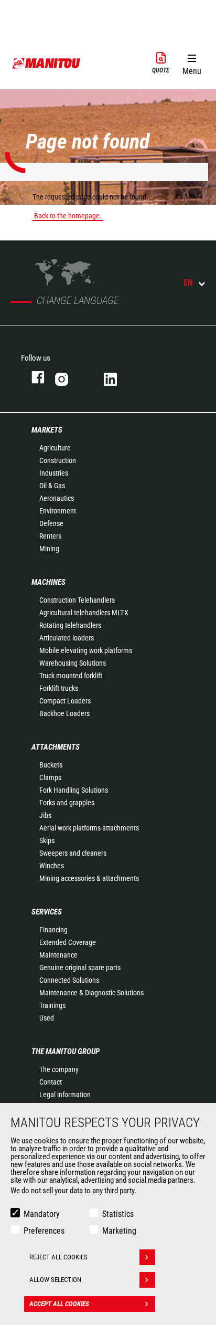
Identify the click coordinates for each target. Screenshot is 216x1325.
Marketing (119, 1231)
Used (46, 1018)
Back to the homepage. (68, 216)
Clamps (50, 777)
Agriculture (55, 448)
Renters (50, 536)
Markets (46, 430)
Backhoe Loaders (64, 713)
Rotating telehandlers (70, 625)
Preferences (44, 1231)
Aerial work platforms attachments (89, 828)
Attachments (55, 747)
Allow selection (55, 1280)
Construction (57, 460)
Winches (51, 865)
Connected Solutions (69, 980)
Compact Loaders (65, 701)
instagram (69, 377)
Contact (50, 1082)
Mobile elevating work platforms (85, 650)
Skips (47, 840)
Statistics (118, 1214)
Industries (53, 473)
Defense (51, 523)
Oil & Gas (52, 485)
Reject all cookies (58, 1257)
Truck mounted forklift (70, 675)
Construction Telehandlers (77, 600)
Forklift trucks (58, 688)
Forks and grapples (66, 802)
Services (46, 912)
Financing (53, 930)
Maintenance (58, 955)
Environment (57, 511)
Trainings (52, 1005)
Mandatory (42, 1214)
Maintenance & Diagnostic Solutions (91, 993)
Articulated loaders (66, 638)
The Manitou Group (65, 1051)
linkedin (117, 377)
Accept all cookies (59, 1304)
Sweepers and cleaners (72, 853)
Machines (48, 582)
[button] (191, 62)
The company (59, 1069)
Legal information (65, 1094)
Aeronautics (56, 498)
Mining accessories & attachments (89, 878)
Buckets (50, 765)
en (188, 283)
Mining (49, 548)
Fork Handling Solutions (73, 790)
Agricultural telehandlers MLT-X (83, 612)
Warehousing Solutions (72, 663)
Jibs (45, 815)
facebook (33, 377)
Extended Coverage (67, 942)
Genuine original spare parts (80, 967)
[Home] (47, 63)
